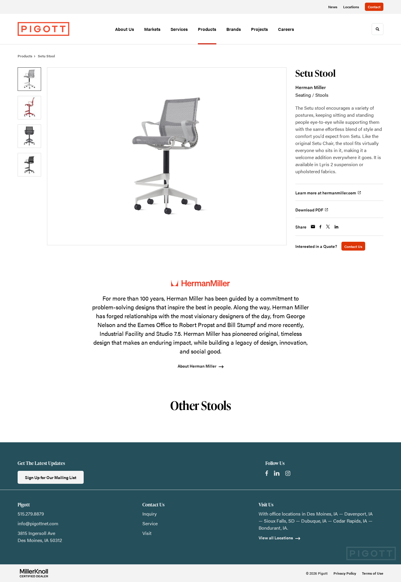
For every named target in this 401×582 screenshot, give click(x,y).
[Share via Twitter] (328, 227)
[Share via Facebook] (320, 227)
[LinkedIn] (276, 473)
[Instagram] (287, 473)
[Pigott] (43, 29)
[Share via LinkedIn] (336, 227)
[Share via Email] (313, 226)
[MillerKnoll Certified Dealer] (34, 573)
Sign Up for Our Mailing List (50, 477)
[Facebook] (266, 473)
